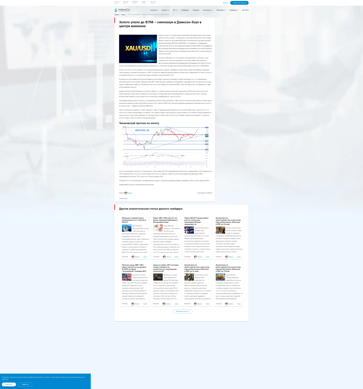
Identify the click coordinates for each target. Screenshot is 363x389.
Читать (145, 256)
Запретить (25, 384)
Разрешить (9, 384)
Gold (126, 198)
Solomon (130, 193)
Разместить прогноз (240, 3)
